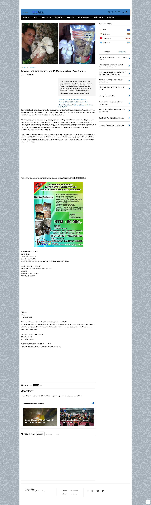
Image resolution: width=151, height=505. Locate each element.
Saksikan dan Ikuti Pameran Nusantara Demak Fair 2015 (75, 421)
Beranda (23, 67)
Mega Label (70, 17)
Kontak (65, 494)
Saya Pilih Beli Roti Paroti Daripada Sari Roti (72, 99)
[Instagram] (112, 12)
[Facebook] (109, 12)
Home (27, 17)
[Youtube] (119, 12)
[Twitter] (115, 12)
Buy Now (111, 17)
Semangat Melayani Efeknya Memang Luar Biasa (73, 102)
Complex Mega (83, 17)
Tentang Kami (74, 490)
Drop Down (45, 17)
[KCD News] (38, 13)
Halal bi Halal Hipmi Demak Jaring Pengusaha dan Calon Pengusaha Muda (75, 106)
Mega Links (58, 17)
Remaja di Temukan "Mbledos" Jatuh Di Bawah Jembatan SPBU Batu (39, 421)
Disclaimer (74, 494)
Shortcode (98, 17)
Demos (35, 17)
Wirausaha (32, 67)
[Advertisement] (58, 4)
